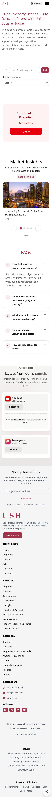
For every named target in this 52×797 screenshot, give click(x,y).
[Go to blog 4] (31, 228)
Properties (8, 554)
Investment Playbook (13, 610)
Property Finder (12, 786)
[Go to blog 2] (24, 228)
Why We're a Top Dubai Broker (17, 651)
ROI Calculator (10, 619)
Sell (4, 564)
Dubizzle (36, 786)
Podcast (7, 669)
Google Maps (26, 790)
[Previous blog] (14, 228)
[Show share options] (47, 792)
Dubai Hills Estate (36, 765)
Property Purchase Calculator (17, 623)
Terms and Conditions (19, 728)
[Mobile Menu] (47, 3)
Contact (6, 674)
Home (6, 550)
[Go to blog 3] (27, 228)
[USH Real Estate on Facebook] (5, 710)
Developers (8, 600)
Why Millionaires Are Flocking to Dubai (26, 753)
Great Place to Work (12, 665)
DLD (45, 786)
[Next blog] (38, 228)
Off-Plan (7, 559)
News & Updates (11, 628)
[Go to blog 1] (21, 228)
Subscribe (14, 406)
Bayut (26, 786)
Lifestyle (7, 605)
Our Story (7, 568)
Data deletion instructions (26, 734)
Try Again (26, 131)
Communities (9, 596)
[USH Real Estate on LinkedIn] (18, 710)
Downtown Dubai (26, 769)
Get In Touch (12, 535)
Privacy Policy (36, 728)
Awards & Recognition (13, 655)
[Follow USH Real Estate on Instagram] (11, 710)
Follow (13, 449)
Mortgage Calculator (13, 614)
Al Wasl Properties (16, 765)
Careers (7, 660)
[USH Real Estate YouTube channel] (24, 710)
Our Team (8, 573)
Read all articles (26, 176)
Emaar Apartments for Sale (26, 761)
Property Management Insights (26, 757)
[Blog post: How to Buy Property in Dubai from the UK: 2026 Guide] (26, 195)
